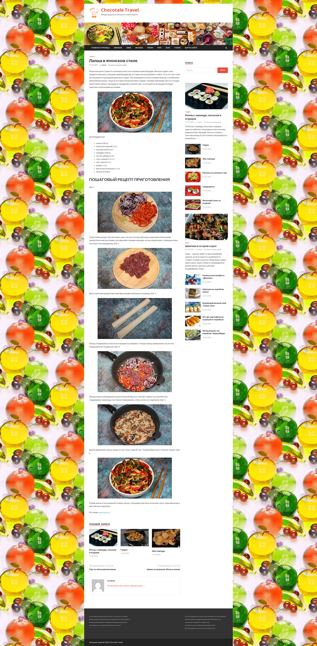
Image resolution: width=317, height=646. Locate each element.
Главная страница (100, 48)
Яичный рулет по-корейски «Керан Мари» (213, 332)
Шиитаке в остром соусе (201, 245)
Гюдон (124, 549)
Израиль (118, 48)
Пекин (150, 48)
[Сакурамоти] (193, 195)
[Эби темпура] (166, 548)
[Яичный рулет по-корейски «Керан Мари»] (193, 339)
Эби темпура (158, 551)
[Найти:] (206, 70)
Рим (159, 48)
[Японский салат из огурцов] (193, 209)
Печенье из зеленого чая (214, 173)
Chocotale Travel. (120, 10)
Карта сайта (191, 48)
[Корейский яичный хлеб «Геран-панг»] (193, 312)
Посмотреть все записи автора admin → (126, 585)
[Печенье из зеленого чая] (193, 181)
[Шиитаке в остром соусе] (206, 240)
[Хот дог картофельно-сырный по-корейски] (193, 325)
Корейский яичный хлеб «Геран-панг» (214, 304)
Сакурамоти (208, 186)
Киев (128, 48)
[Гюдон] (135, 547)
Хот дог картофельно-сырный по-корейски (213, 318)
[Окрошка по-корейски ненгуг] (193, 298)
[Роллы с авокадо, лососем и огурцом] (103, 547)
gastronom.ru (104, 512)
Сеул (167, 48)
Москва (139, 48)
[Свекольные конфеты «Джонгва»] (193, 284)
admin (104, 65)
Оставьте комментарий (117, 65)
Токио (177, 48)
